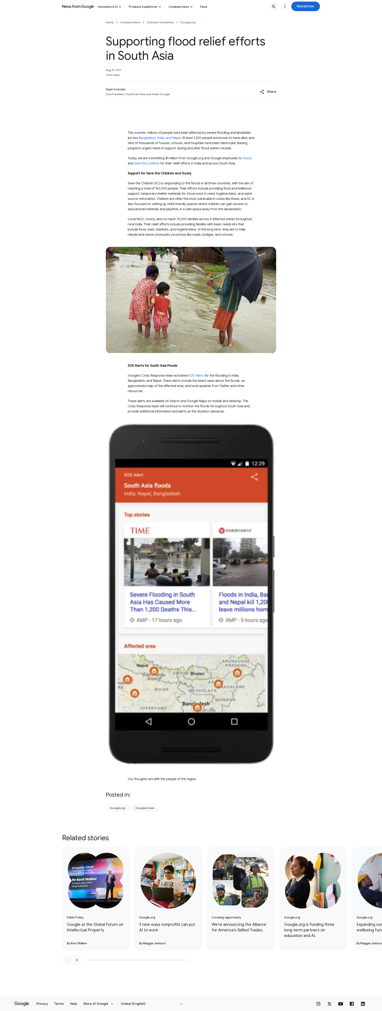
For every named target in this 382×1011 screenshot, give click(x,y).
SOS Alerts (196, 376)
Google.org (187, 22)
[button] (305, 6)
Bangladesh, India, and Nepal (159, 138)
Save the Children (147, 163)
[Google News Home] (78, 6)
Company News (130, 22)
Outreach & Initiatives (160, 22)
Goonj (247, 158)
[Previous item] (67, 960)
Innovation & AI (108, 7)
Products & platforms (143, 7)
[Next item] (77, 960)
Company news (179, 7)
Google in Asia (144, 808)
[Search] (274, 6)
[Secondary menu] (285, 6)
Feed (203, 7)
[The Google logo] (21, 1003)
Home (110, 22)
